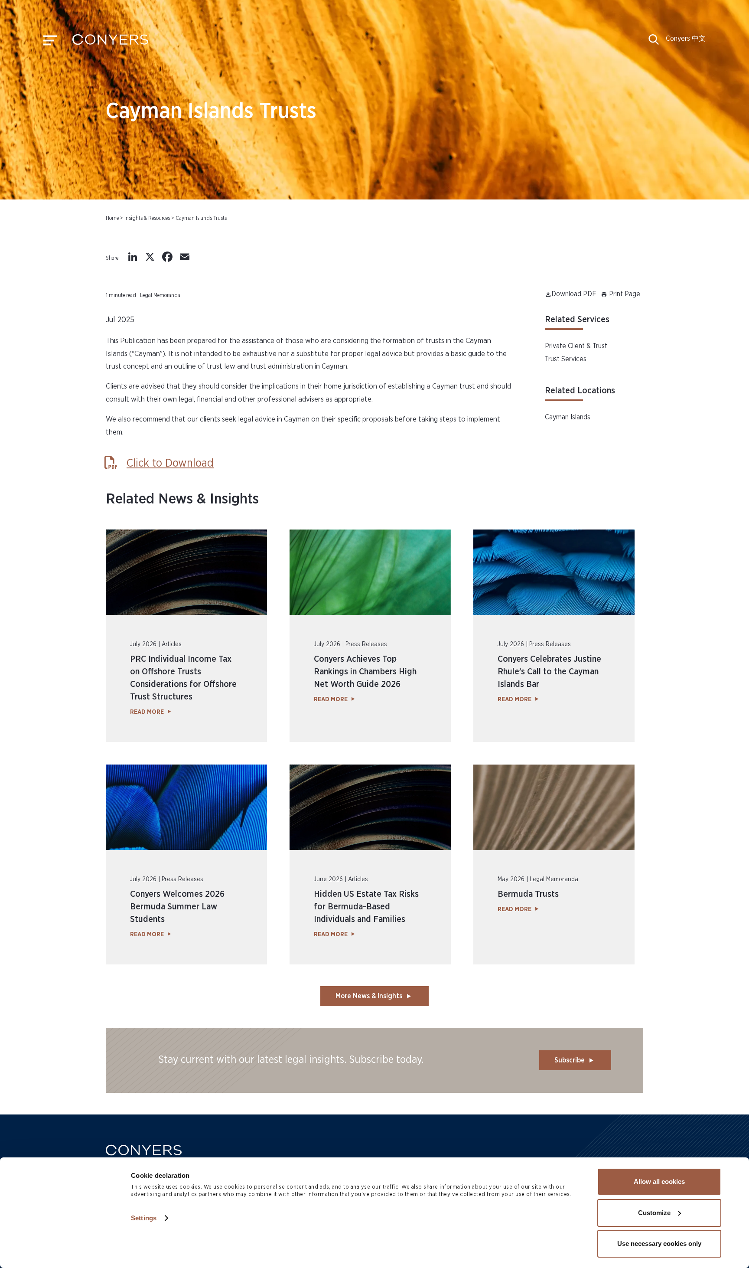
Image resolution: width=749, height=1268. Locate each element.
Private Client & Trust (576, 346)
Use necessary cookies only (659, 1243)
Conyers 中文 (686, 38)
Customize (654, 1212)
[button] (653, 42)
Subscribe (569, 1060)
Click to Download (170, 463)
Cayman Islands (567, 417)
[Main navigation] (50, 42)
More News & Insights (368, 996)
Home (112, 218)
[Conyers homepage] (110, 42)
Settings (143, 1218)
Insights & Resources (147, 218)
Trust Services (565, 359)
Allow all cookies (659, 1181)
